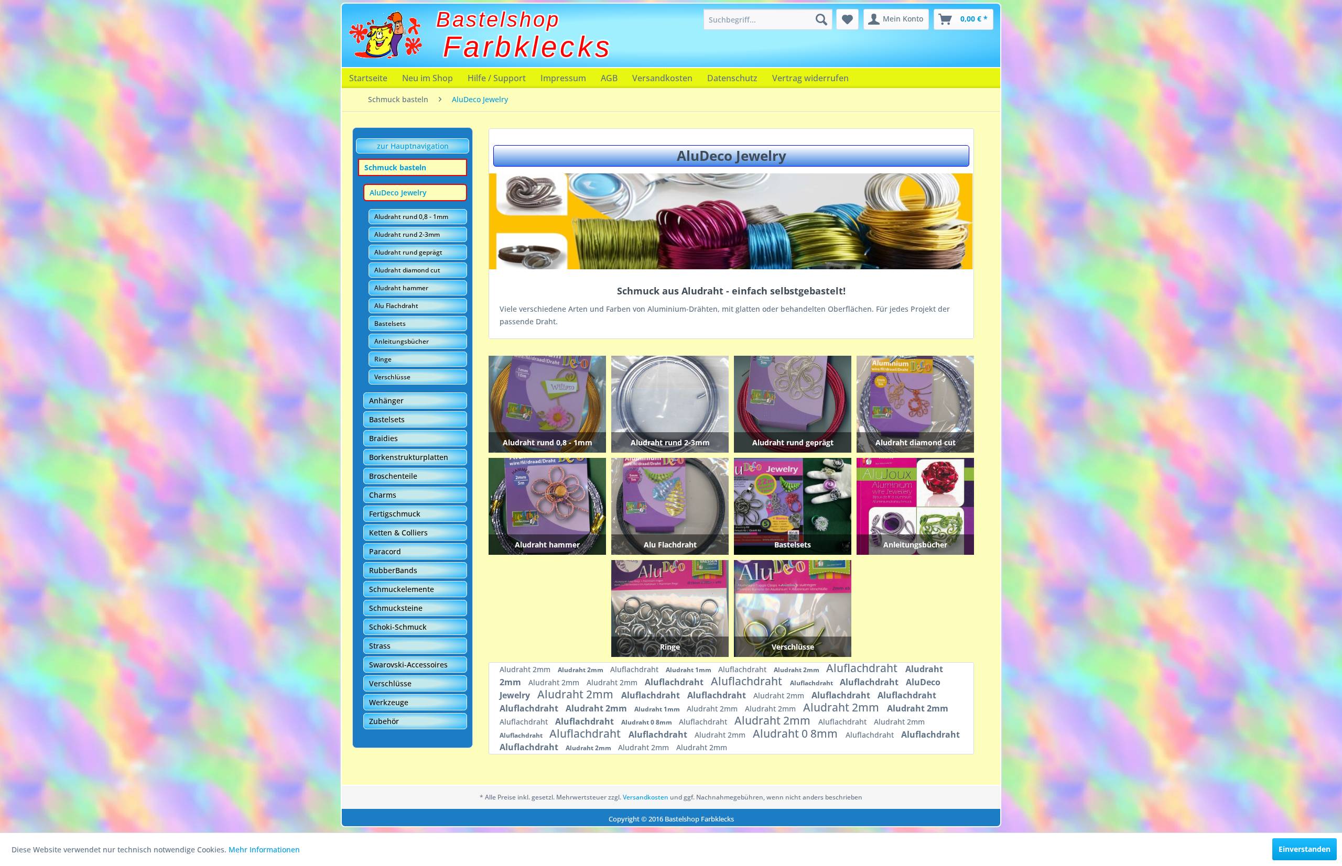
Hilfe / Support (497, 78)
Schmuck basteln (395, 167)
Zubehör (384, 721)
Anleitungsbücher (401, 341)
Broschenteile (393, 476)
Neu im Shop (427, 78)
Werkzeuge (388, 702)
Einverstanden (1304, 849)
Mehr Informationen (264, 849)
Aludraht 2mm (526, 669)
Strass (380, 646)
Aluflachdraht (635, 669)
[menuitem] (768, 19)
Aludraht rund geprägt (408, 252)
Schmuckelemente (401, 589)
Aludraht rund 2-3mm (407, 234)
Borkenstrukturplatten (408, 457)
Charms (382, 495)
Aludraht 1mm (689, 669)
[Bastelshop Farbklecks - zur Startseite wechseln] (385, 35)
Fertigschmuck (394, 514)
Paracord (385, 551)
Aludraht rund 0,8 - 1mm (411, 216)
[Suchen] (821, 19)
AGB (609, 78)
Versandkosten (662, 78)
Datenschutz (732, 78)
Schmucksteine (396, 608)
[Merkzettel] (847, 19)
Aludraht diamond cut (407, 270)
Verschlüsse (392, 376)
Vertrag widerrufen (810, 78)
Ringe (383, 359)
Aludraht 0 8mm (647, 722)
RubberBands (393, 570)
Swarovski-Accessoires (408, 665)
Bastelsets (390, 323)
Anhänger (386, 400)
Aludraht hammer (401, 287)
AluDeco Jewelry (398, 193)
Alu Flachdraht (396, 305)
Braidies (383, 438)
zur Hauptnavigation (413, 146)
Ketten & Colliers (398, 533)
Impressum (563, 78)
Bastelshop (498, 19)
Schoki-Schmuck (398, 627)
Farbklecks (528, 46)
